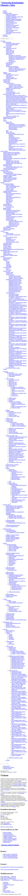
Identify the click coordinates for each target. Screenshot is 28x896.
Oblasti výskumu (9, 233)
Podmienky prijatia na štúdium (9, 175)
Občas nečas (8, 269)
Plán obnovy (8, 238)
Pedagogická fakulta (13, 129)
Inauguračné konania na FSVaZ (15, 289)
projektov (20, 783)
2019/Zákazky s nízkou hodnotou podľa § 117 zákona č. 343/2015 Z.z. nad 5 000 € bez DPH (18, 318)
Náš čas (7, 268)
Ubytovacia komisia (13, 71)
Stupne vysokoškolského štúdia (12, 186)
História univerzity (7, 42)
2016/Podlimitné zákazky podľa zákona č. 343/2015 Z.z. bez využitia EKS (18, 356)
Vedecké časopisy (7, 245)
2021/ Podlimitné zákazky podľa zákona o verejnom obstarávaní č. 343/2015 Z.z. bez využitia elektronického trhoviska (18, 306)
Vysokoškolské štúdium (8, 183)
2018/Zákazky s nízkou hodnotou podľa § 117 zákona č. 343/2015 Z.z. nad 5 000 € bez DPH (18, 325)
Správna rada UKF (10, 53)
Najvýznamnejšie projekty (11, 237)
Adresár (5, 12)
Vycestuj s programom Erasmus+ (10, 856)
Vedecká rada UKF (10, 50)
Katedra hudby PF (13, 142)
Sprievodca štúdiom (10, 185)
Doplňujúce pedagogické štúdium (13, 210)
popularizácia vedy (5, 804)
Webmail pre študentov (11, 15)
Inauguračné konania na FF (14, 290)
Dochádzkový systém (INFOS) (12, 27)
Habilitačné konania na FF (14, 284)
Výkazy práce (9, 28)
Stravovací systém (10, 24)
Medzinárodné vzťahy (5, 250)
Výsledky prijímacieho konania (10, 177)
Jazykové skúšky (9, 219)
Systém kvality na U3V (14, 225)
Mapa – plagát (9, 131)
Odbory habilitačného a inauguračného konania (13, 249)
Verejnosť (3, 256)
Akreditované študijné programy (10, 191)
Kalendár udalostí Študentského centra (14, 166)
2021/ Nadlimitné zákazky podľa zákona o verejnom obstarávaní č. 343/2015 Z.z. (18, 309)
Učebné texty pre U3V (13, 222)
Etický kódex (9, 76)
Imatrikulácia (9, 196)
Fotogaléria (8, 265)
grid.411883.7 (7, 823)
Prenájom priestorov (7, 257)
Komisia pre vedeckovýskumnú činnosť (17, 68)
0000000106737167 (7, 824)
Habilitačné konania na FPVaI (15, 280)
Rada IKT (8, 65)
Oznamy (8, 262)
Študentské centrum (7, 165)
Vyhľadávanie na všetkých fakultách (14, 174)
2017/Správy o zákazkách (14, 347)
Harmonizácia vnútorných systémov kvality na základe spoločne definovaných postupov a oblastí (16, 96)
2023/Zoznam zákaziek (14, 295)
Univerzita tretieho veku (11, 220)
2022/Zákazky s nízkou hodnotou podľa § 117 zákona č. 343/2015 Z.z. (18, 297)
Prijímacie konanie (4, 170)
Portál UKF (8, 33)
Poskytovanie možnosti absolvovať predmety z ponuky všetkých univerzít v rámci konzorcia (16, 100)
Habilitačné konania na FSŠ (15, 282)
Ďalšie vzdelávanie (7, 209)
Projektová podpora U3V (14, 223)
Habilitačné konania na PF (14, 285)
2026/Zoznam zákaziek (14, 294)
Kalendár (8, 263)
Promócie (8, 203)
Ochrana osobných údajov (10, 845)
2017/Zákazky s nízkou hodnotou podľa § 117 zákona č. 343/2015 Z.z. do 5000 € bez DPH (18, 341)
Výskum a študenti (7, 246)
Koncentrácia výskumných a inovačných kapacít (16, 101)
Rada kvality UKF (10, 51)
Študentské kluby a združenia (9, 117)
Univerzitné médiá (7, 267)
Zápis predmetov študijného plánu (13, 197)
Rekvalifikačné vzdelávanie (12, 211)
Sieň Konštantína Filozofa (14, 137)
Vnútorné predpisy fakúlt (11, 78)
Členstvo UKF (6, 252)
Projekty (5, 235)
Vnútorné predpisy (7, 73)
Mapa (7, 130)
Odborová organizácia (8, 118)
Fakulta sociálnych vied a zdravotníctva (17, 125)
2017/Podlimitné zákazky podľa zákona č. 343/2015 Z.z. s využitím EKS (18, 336)
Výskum (2, 231)
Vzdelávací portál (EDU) (11, 18)
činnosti (14, 806)
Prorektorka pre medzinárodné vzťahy (17, 57)
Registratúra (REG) (10, 21)
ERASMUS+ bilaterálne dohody (10, 255)
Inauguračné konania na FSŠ (15, 288)
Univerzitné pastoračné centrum (15, 140)
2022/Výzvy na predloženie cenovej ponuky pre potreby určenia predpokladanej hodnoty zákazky (18, 300)
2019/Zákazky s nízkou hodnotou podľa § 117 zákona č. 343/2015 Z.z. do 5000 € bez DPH (18, 314)
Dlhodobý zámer (6, 79)
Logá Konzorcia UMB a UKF (12, 116)
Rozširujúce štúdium (10, 212)
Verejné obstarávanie (10, 91)
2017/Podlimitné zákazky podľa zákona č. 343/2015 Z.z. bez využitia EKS (18, 338)
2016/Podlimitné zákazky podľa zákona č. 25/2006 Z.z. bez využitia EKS (18, 364)
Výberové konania (10, 83)
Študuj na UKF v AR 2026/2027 (10, 854)
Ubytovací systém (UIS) (11, 26)
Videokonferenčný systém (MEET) (13, 20)
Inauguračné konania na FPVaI (15, 286)
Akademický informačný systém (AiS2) (14, 16)
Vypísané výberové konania (15, 84)
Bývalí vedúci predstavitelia (12, 44)
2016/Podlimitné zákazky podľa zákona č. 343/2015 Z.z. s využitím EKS (18, 351)
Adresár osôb (9, 122)
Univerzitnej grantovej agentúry (19, 784)
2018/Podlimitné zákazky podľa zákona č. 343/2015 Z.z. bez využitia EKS (18, 328)
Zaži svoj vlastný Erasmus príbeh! (10, 857)
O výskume (5, 232)
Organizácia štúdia (7, 192)
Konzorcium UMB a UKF (9, 94)
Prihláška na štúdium (7, 176)
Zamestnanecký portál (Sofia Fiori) (13, 32)
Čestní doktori (9, 45)
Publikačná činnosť (7, 244)
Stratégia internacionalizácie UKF (10, 251)
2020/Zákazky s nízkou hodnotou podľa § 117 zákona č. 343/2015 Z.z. (18, 311)
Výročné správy (6, 80)
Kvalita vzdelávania (7, 205)
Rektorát (5, 72)
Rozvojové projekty (10, 240)
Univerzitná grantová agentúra (12, 242)
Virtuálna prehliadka (10, 133)
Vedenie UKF (9, 54)
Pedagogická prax (10, 198)
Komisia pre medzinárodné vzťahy (16, 70)
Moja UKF (5, 36)
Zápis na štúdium (9, 194)
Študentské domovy (7, 159)
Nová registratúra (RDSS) (11, 22)
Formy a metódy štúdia (11, 187)
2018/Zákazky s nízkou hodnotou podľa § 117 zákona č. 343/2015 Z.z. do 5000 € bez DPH (18, 322)
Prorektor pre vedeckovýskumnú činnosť (17, 56)
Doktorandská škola (7, 204)
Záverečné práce (9, 200)
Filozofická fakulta (13, 128)
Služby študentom (7, 227)
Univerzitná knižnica (13, 139)
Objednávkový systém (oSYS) (12, 25)
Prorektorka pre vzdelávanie (15, 55)
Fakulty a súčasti (4, 151)
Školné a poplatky (10, 189)
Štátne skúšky (9, 202)
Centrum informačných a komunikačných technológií (14, 158)
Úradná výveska (6, 82)
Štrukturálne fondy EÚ (11, 239)
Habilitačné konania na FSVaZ (15, 283)
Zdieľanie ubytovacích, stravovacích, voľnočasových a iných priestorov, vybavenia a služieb (16, 111)
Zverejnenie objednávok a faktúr (13, 93)
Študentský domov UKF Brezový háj (14, 163)
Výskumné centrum (7, 243)
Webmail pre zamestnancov (12, 14)
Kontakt (5, 35)
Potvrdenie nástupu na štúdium (9, 179)
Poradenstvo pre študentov (9, 228)
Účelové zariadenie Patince (9, 169)
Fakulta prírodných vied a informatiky (17, 124)
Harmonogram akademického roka (13, 193)
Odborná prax (9, 199)
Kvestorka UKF (12, 61)
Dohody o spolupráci (7, 254)
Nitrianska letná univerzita (11, 226)
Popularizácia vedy (7, 248)
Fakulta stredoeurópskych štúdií (15, 127)
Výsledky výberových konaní (15, 85)
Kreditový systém (10, 188)
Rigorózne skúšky (7, 208)
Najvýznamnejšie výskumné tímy (13, 234)
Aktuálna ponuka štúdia (8, 173)
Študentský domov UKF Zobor (12, 162)
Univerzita (3, 41)
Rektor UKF (8, 49)
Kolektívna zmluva (10, 77)
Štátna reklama (6, 259)
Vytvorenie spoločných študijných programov (15, 97)
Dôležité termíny (6, 181)
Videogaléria (8, 266)
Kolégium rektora (10, 62)
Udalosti (8, 261)
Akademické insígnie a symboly (13, 43)
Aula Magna (11, 136)
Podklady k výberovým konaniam (16, 87)
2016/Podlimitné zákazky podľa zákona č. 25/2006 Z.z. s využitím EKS (18, 361)
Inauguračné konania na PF (14, 291)
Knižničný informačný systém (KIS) (14, 19)
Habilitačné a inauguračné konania (13, 88)
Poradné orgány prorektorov (12, 66)
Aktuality (5, 260)
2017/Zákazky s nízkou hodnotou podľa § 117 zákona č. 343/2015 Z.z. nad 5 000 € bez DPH (18, 345)
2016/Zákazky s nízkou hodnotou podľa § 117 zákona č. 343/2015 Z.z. (18, 354)
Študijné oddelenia (10, 123)
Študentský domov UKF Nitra (12, 160)
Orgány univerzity (7, 47)
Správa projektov (9, 31)
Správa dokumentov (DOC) (12, 30)
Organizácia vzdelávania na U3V (16, 221)
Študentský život (6, 229)
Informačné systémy (7, 13)
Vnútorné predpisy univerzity (12, 74)
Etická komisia (9, 64)
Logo (4, 119)
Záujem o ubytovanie (7, 180)
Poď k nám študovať (7, 171)
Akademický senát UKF (11, 48)
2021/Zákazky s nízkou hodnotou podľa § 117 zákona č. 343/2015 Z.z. (18, 303)
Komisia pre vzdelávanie (14, 67)
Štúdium (2, 182)
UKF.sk (5, 10)
